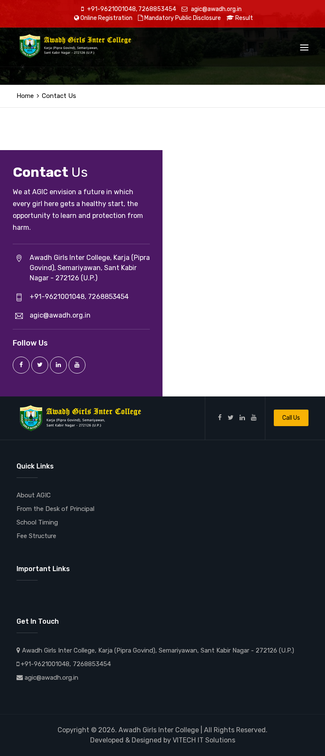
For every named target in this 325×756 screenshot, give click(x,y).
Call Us (291, 417)
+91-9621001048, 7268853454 (131, 9)
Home (25, 96)
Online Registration (105, 18)
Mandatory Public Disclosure (182, 18)
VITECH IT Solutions (204, 740)
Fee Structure (36, 536)
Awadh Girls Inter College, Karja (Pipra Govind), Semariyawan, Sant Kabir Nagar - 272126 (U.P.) (157, 650)
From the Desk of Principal (55, 509)
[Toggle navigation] (304, 47)
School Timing (37, 522)
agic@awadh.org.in (216, 9)
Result (243, 18)
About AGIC (34, 495)
